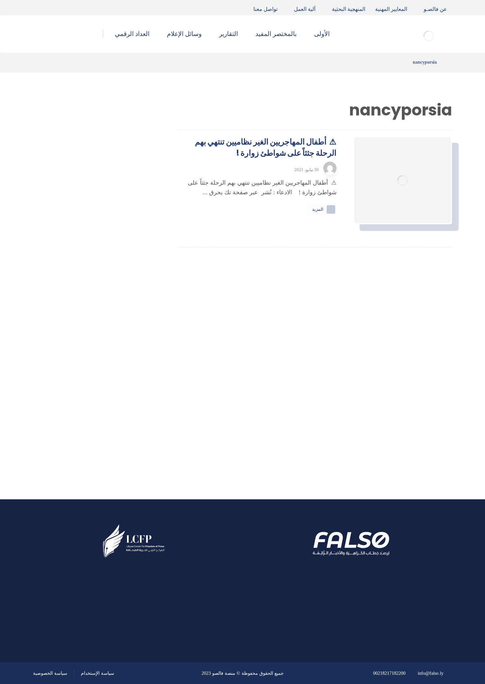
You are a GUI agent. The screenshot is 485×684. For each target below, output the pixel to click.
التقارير (128, 401)
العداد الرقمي (120, 436)
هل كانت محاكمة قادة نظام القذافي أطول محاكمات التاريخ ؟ (82, 212)
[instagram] (40, 7)
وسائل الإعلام (120, 419)
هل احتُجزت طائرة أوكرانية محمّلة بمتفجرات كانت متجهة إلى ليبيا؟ (83, 279)
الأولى (130, 365)
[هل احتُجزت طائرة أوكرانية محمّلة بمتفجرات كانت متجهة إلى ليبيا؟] (138, 279)
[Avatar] (330, 168)
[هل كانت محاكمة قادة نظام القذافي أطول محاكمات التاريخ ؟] (138, 213)
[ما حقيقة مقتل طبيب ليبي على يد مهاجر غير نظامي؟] (138, 246)
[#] (152, 627)
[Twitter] (55, 7)
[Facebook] (71, 7)
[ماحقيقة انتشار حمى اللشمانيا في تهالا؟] (138, 179)
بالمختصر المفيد (118, 383)
